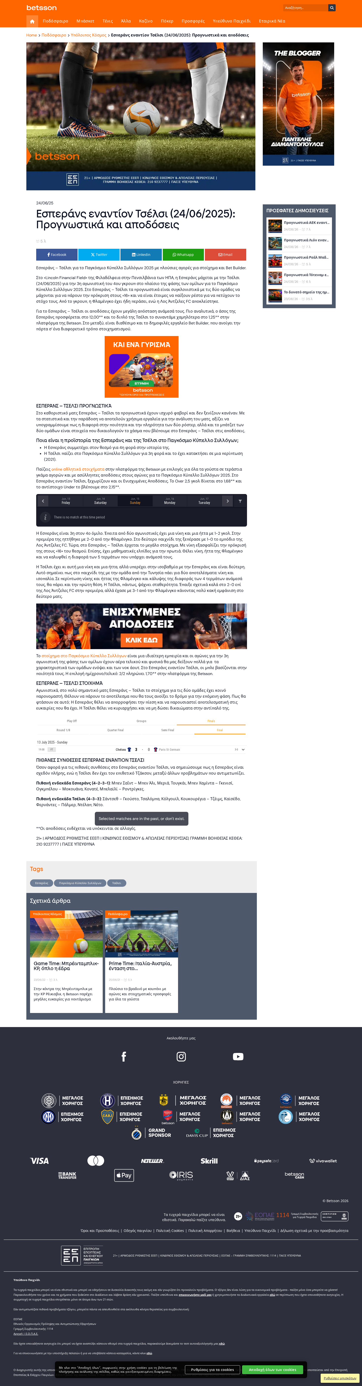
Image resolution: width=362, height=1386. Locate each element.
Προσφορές (193, 21)
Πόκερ (167, 21)
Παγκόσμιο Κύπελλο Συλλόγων (80, 883)
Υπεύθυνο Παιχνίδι (232, 21)
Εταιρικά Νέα (272, 21)
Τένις (108, 21)
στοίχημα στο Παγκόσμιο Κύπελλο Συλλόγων (84, 655)
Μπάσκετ (85, 21)
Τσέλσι (116, 883)
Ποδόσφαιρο (55, 21)
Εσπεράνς (41, 883)
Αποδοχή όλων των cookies (272, 1369)
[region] (181, 1369)
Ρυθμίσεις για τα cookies (212, 1369)
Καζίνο (146, 21)
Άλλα (126, 21)
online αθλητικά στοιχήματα (77, 469)
